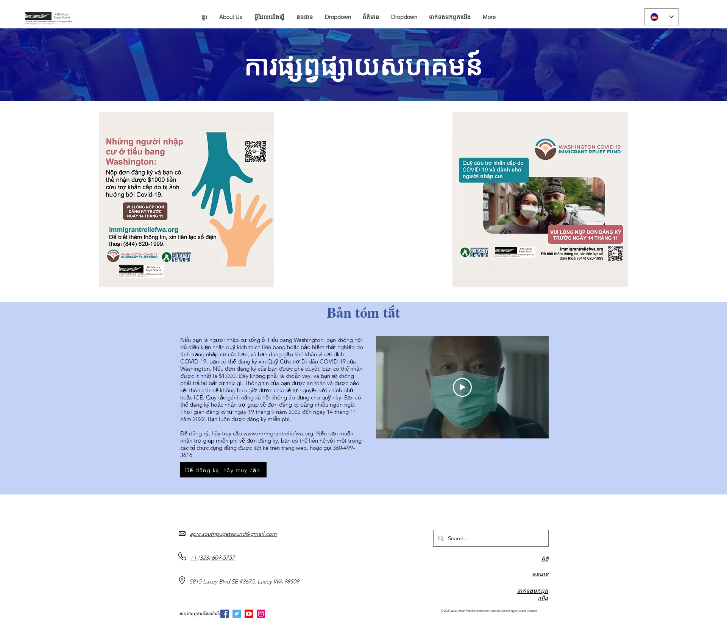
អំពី (545, 559)
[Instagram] (261, 614)
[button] (230, 17)
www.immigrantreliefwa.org (278, 433)
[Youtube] (249, 614)
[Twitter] (236, 614)
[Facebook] (224, 614)
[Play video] (462, 387)
